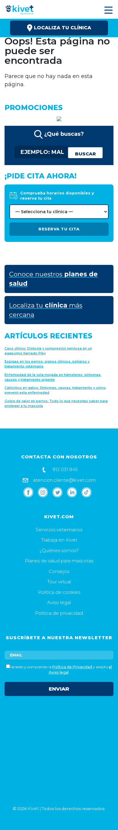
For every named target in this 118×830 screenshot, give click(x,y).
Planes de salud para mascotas (59, 561)
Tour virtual (59, 581)
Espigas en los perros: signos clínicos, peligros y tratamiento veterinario (47, 364)
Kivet (33, 808)
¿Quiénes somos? (59, 550)
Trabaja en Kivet (59, 540)
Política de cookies (59, 592)
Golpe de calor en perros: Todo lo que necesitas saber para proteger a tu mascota (56, 403)
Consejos (59, 571)
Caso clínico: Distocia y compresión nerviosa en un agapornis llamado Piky (48, 351)
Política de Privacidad (72, 667)
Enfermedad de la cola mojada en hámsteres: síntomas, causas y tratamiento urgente (53, 377)
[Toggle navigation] (107, 10)
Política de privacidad (59, 613)
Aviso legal (59, 602)
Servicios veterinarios (59, 529)
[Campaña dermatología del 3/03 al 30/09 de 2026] (59, 118)
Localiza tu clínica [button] (61, 28)
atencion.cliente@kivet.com (64, 480)
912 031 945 (64, 469)
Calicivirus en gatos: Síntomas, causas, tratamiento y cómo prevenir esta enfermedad (55, 390)
